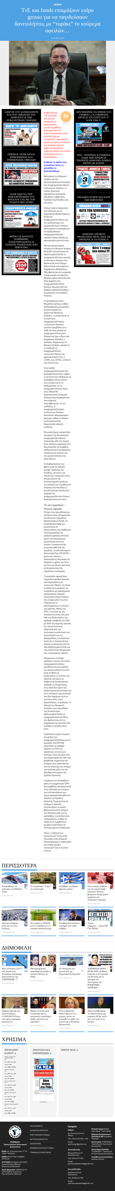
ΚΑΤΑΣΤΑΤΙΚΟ (35, 1144)
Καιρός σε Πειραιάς (9, 1069)
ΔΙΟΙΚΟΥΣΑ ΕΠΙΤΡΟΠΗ (39, 1130)
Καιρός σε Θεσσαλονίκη (10, 1081)
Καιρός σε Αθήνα (8, 1058)
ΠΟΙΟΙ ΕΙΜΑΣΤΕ (36, 1126)
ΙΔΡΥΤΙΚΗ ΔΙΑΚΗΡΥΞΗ (39, 1139)
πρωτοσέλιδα (43, 1102)
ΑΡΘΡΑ (57, 4)
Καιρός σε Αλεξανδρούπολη (11, 1104)
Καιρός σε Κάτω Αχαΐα (10, 1092)
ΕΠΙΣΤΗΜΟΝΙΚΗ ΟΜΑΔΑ (40, 1135)
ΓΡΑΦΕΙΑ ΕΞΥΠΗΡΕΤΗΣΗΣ (40, 1152)
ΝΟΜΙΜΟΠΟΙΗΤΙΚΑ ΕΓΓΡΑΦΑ (42, 1148)
